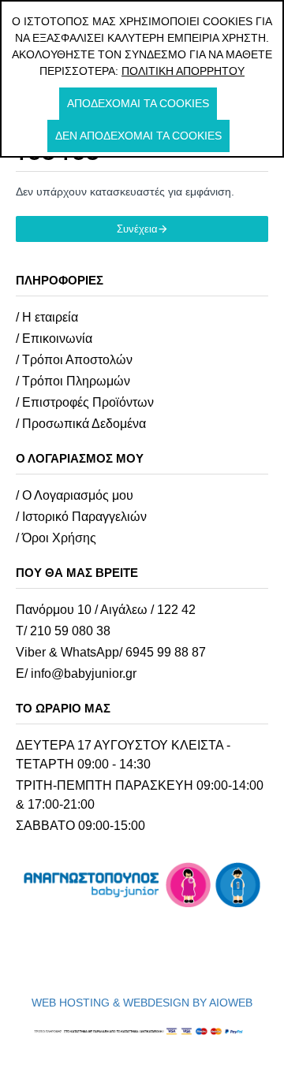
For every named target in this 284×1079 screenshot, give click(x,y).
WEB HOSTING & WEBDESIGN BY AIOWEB (142, 1002)
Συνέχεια (137, 229)
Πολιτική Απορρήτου (183, 71)
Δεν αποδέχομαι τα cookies (138, 135)
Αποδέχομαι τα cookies (138, 103)
